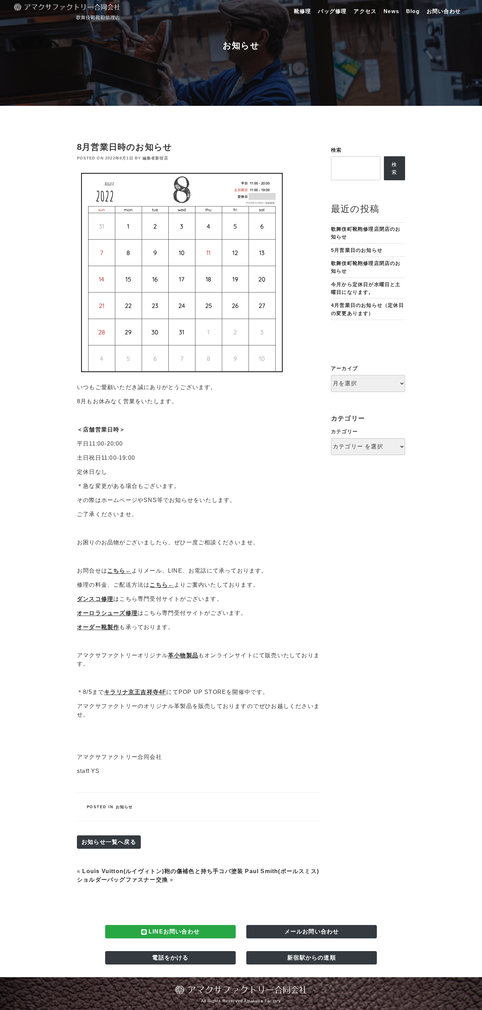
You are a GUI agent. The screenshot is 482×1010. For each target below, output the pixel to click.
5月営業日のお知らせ (356, 250)
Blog (413, 11)
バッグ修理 (332, 11)
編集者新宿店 (155, 158)
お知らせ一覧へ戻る (109, 842)
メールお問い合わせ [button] (311, 932)
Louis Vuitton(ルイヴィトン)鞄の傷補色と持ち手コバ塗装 (162, 871)
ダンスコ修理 (95, 599)
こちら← (119, 571)
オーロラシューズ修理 (107, 613)
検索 (336, 150)
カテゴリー (344, 431)
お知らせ (124, 807)
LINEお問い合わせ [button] (173, 932)
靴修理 (302, 11)
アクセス (365, 11)
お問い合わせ (444, 11)
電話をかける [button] (170, 958)
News (391, 11)
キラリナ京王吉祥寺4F (135, 692)
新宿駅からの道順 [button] (311, 958)
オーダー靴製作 (98, 627)
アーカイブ (344, 368)
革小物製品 (183, 655)
